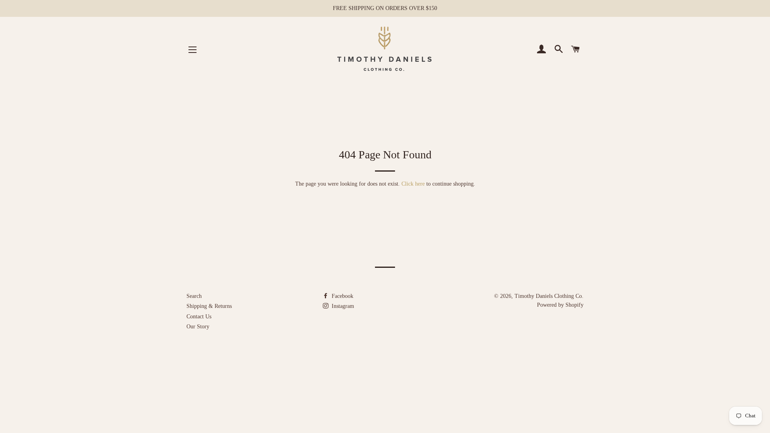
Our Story (197, 327)
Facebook (341, 296)
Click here (413, 184)
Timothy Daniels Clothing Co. (549, 296)
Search (194, 296)
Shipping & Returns (209, 306)
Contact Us (198, 317)
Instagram (342, 306)
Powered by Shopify (560, 305)
